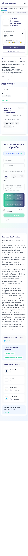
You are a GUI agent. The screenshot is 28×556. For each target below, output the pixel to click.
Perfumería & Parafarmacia (13, 357)
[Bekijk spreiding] (22, 33)
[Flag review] (13, 127)
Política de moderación (7, 77)
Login (20, 153)
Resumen (4, 8)
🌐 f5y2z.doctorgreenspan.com (13, 341)
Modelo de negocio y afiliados (8, 79)
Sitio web (6, 412)
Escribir (22, 8)
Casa (3, 12)
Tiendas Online (11, 12)
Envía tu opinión (14, 215)
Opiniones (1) (13, 8)
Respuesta (7, 127)
